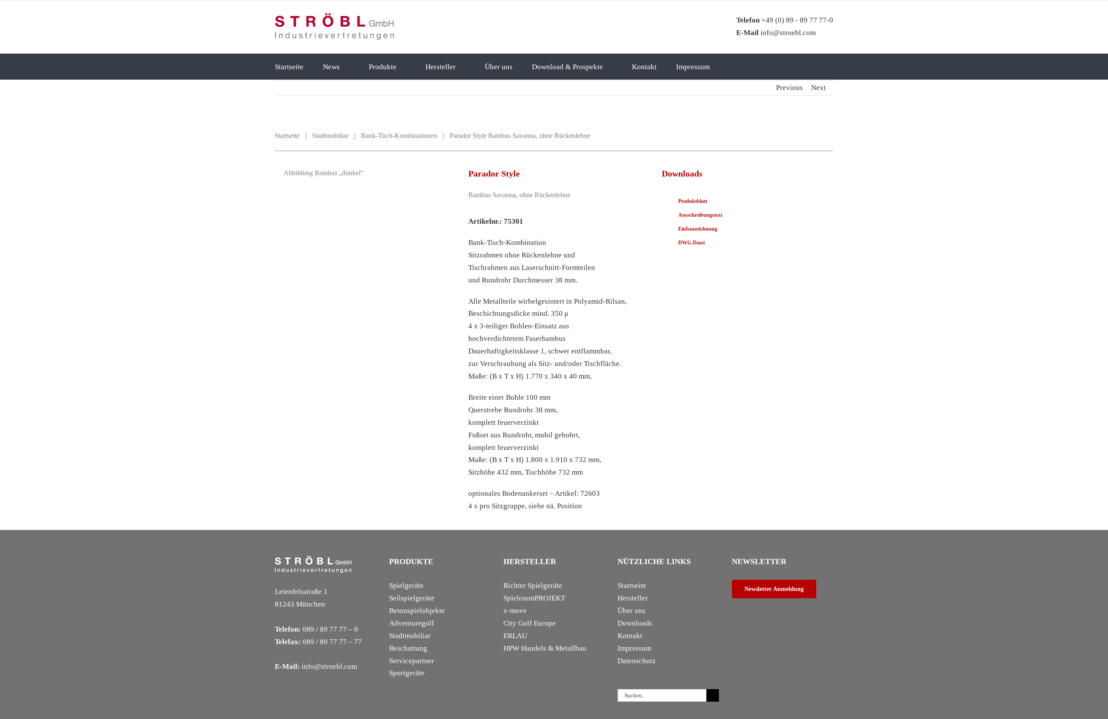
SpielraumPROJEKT (534, 598)
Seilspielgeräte (412, 598)
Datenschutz (637, 661)
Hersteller (633, 598)
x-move (515, 611)
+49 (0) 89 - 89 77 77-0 (784, 20)
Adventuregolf (411, 623)
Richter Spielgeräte (532, 585)
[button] (741, 67)
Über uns (631, 611)
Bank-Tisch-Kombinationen (399, 135)
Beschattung (408, 648)
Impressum (634, 648)
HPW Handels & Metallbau (544, 648)
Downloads (635, 623)
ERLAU (515, 636)
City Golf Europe (529, 623)
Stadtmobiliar (330, 135)
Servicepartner (411, 661)
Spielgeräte (406, 585)
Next (818, 87)
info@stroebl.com (776, 33)
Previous (789, 87)
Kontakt (630, 636)
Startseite (287, 135)
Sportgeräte (407, 673)
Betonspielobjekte (417, 611)
